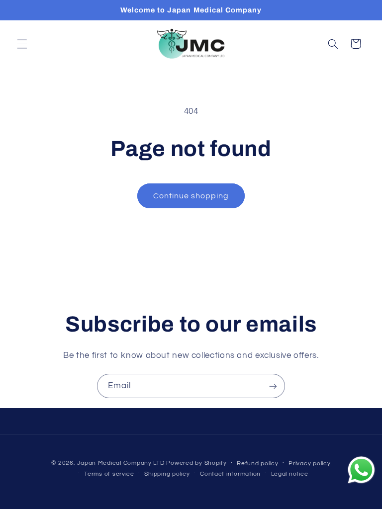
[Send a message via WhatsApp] (361, 470)
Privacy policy (309, 463)
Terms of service (109, 474)
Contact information (230, 474)
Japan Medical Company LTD (120, 463)
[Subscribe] (273, 386)
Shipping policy (167, 474)
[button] (21, 43)
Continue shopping (191, 196)
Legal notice (289, 474)
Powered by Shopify (196, 463)
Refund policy (258, 463)
